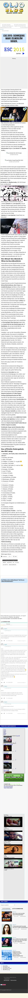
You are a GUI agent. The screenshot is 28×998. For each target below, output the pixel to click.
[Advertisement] (14, 73)
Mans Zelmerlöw (12, 564)
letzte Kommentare (17, 908)
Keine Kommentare (23, 916)
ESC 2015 (1, 29)
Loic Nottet (5, 564)
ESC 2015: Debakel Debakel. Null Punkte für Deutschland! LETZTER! (6, 26)
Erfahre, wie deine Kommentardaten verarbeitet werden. (11, 617)
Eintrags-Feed (6, 967)
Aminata (4, 562)
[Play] (14, 114)
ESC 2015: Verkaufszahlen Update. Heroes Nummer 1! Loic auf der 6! (21, 26)
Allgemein (14, 911)
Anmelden (5, 966)
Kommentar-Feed (7, 968)
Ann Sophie (9, 562)
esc (13, 562)
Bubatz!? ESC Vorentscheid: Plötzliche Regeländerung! (18, 954)
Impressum (7, 978)
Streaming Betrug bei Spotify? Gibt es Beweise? (20, 927)
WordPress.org (6, 969)
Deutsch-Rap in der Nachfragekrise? (18, 914)
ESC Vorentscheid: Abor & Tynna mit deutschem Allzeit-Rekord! (20, 940)
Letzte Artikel (6, 908)
